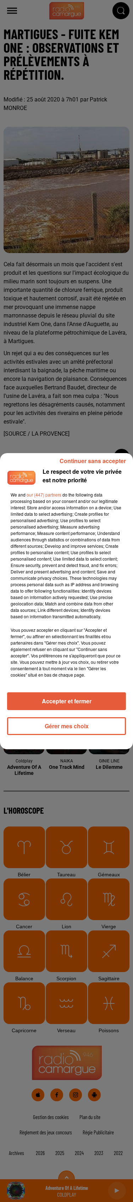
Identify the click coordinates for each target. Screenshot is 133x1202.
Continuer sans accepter (93, 461)
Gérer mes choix (67, 726)
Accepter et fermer (67, 701)
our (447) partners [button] (44, 495)
